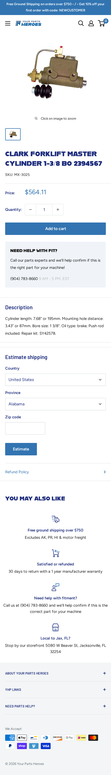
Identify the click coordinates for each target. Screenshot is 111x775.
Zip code (13, 417)
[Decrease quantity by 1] (30, 209)
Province (12, 392)
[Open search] (81, 23)
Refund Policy (17, 472)
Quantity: (13, 209)
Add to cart (55, 228)
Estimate (21, 449)
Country (12, 368)
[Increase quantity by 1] (57, 209)
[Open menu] (7, 23)
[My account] (91, 23)
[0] (101, 23)
